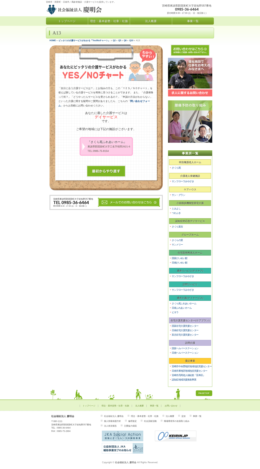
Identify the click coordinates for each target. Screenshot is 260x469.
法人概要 (139, 406)
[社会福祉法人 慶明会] (84, 10)
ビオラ (175, 312)
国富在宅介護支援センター (185, 325)
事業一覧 (154, 406)
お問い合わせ (171, 406)
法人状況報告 (110, 426)
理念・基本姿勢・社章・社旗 (115, 406)
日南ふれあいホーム (182, 307)
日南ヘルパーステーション (185, 352)
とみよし (176, 208)
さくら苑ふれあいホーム (184, 303)
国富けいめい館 (179, 258)
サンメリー (177, 244)
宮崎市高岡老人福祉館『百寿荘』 (188, 375)
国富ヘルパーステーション (185, 348)
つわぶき (176, 213)
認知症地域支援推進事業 (184, 379)
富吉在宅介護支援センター (185, 334)
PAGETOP (204, 393)
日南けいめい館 (179, 262)
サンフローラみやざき (183, 181)
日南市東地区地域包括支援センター (189, 370)
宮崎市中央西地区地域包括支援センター (192, 366)
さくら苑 (176, 167)
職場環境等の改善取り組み (176, 421)
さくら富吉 (177, 226)
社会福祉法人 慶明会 (114, 416)
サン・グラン (178, 195)
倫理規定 (132, 421)
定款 (183, 416)
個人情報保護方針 (112, 421)
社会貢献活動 (150, 421)
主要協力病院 (130, 426)
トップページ (89, 406)
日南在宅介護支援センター (185, 330)
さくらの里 (177, 240)
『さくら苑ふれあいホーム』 (109, 146)
